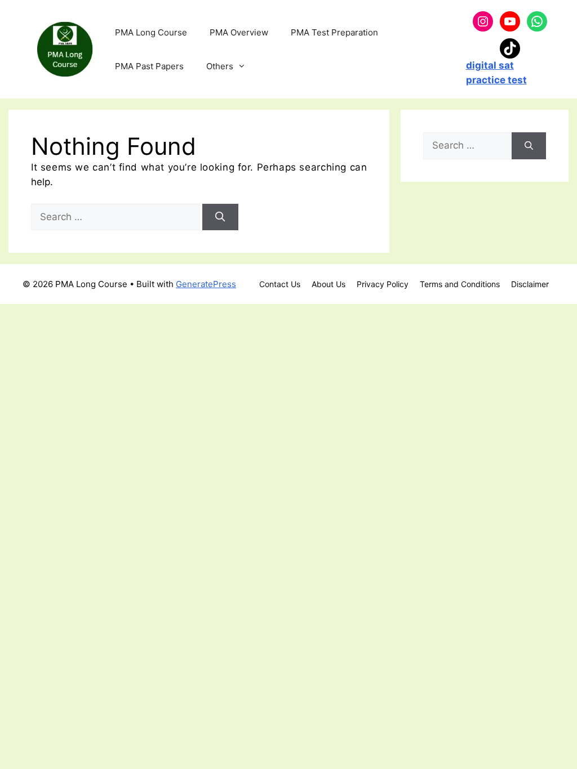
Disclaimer (530, 284)
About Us (328, 284)
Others (219, 66)
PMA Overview (239, 32)
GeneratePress (206, 284)
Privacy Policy (383, 284)
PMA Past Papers (149, 66)
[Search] (220, 217)
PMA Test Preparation (334, 32)
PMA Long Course (151, 32)
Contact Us (279, 284)
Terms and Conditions (460, 284)
